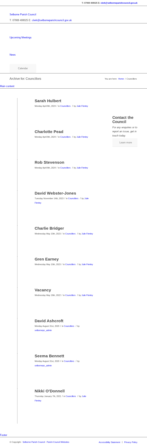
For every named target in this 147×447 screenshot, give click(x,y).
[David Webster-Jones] (17, 199)
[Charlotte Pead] (17, 138)
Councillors (65, 106)
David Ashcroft (49, 321)
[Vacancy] (17, 296)
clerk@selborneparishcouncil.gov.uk (119, 3)
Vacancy (43, 290)
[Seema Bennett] (17, 362)
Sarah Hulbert (48, 101)
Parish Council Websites (58, 442)
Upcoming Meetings (21, 37)
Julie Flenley (82, 106)
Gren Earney (47, 259)
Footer (3, 435)
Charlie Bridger (49, 228)
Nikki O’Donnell (50, 391)
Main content (7, 86)
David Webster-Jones (55, 193)
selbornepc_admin (43, 330)
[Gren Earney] (17, 265)
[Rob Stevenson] (17, 168)
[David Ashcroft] (17, 327)
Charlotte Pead (49, 131)
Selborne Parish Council (23, 14)
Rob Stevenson (49, 162)
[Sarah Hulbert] (17, 107)
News (13, 54)
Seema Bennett (49, 356)
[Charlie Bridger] (17, 234)
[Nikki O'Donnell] (17, 397)
